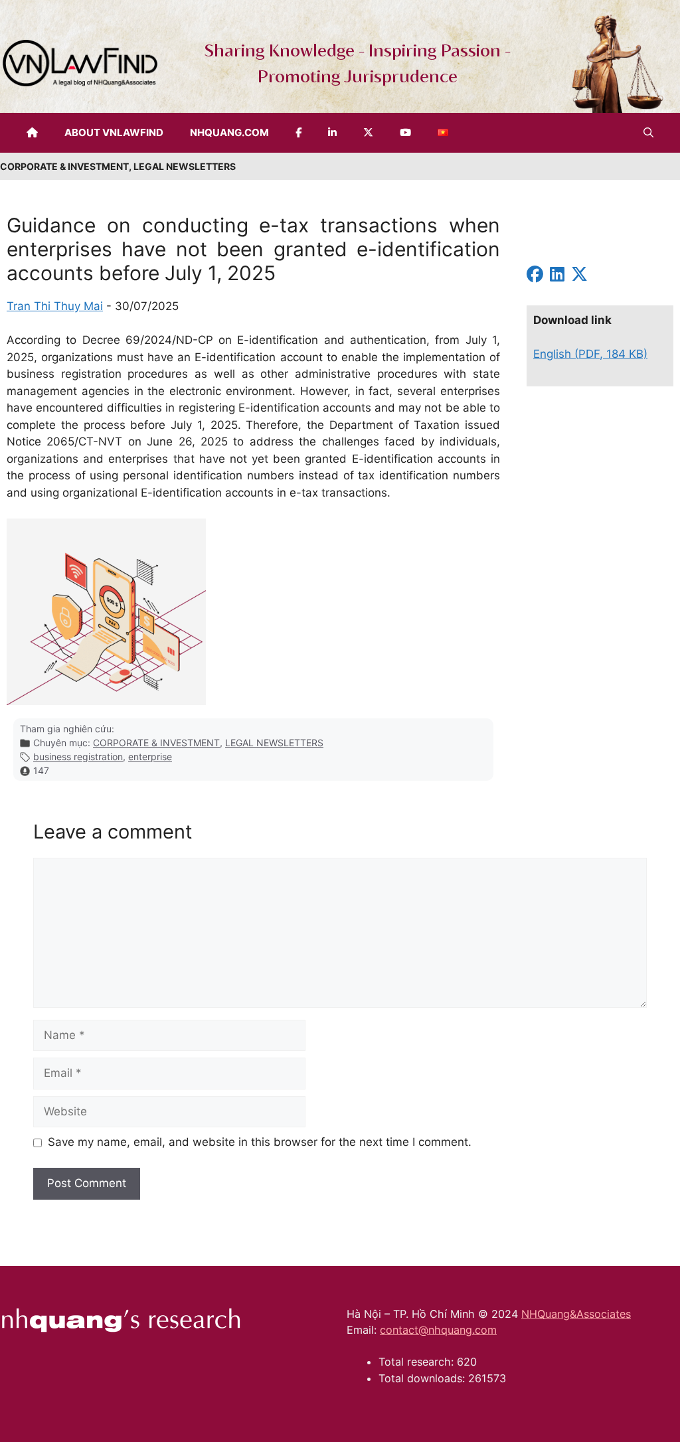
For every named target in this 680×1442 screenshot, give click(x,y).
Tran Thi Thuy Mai (55, 306)
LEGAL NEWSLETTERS (274, 742)
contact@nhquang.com (438, 1329)
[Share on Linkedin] (557, 276)
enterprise (150, 756)
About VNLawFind (113, 132)
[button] (648, 133)
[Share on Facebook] (535, 276)
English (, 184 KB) (590, 353)
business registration (78, 756)
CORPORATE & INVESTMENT (156, 742)
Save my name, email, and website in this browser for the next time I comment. (259, 1142)
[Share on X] (579, 276)
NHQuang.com (229, 132)
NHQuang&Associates (576, 1314)
